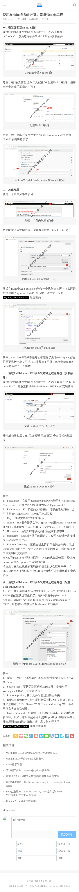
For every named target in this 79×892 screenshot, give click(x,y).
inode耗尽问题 (14, 764)
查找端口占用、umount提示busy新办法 (28, 770)
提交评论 (67, 834)
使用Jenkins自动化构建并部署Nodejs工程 (33, 14)
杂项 (24, 19)
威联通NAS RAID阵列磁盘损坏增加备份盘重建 (32, 776)
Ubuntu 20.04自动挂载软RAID (23, 801)
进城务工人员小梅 (39, 5)
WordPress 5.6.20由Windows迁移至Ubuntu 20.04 (32, 752)
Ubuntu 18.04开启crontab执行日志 (25, 758)
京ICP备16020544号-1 (19, 886)
